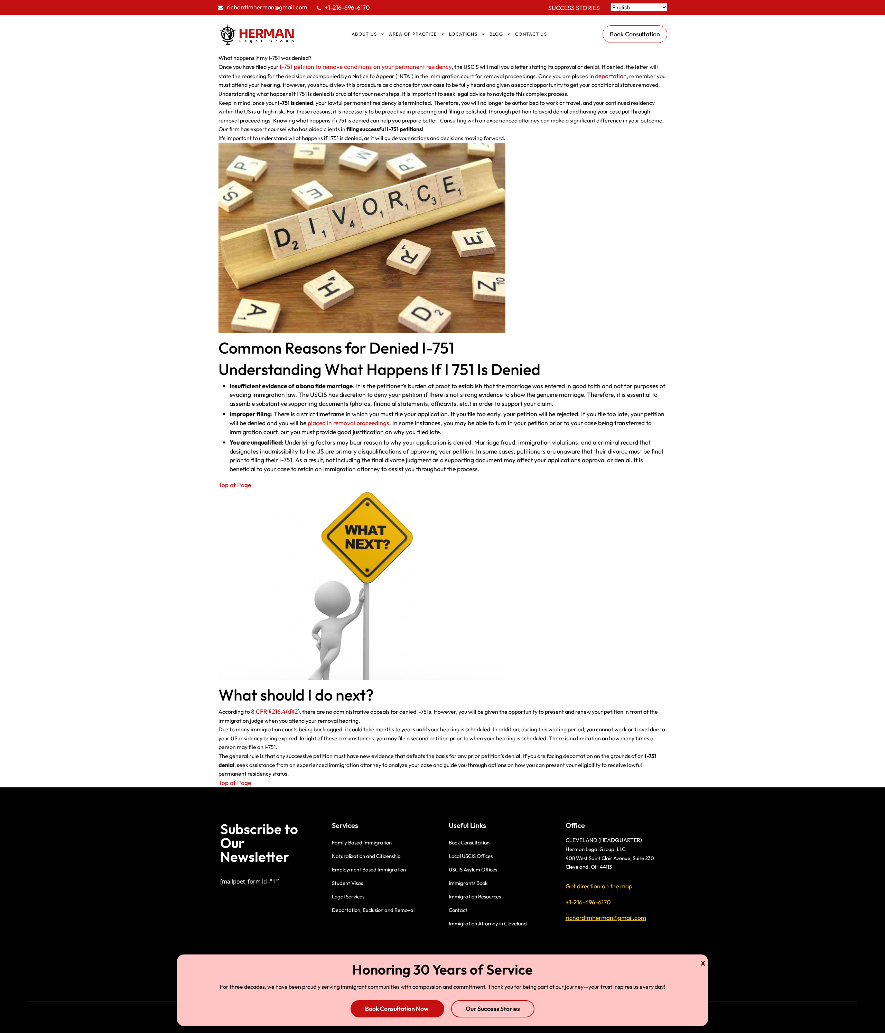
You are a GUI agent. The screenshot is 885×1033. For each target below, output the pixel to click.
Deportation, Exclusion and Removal (373, 910)
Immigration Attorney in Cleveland (488, 923)
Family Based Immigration (362, 842)
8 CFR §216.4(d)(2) (275, 711)
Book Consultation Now (397, 1009)
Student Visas (347, 883)
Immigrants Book (468, 883)
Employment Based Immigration (369, 869)
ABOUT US (364, 34)
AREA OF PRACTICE (413, 34)
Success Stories (574, 8)
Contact (458, 910)
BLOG (496, 34)
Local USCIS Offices (471, 856)
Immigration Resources (475, 896)
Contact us (531, 34)
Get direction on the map (599, 886)
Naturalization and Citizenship (366, 856)
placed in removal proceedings (348, 423)
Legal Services (348, 896)
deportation (611, 76)
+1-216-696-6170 (347, 7)
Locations (463, 34)
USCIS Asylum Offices (473, 869)
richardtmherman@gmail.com (267, 7)
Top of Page (234, 485)
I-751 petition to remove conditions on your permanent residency (366, 67)
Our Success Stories (493, 1009)
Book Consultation (469, 842)
